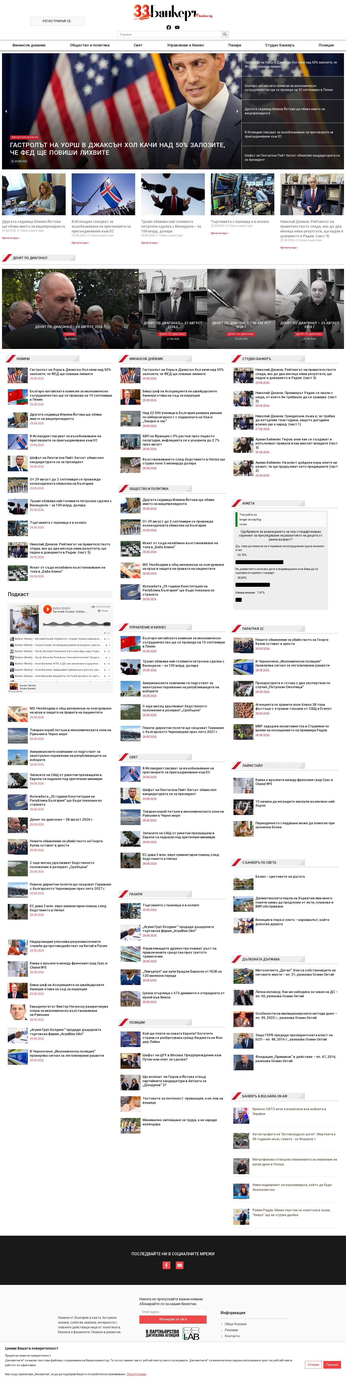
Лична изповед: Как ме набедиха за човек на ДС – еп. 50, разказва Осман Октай (296, 994)
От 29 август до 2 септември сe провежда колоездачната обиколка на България (65, 481)
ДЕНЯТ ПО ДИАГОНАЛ (30, 258)
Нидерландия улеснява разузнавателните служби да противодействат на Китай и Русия (68, 944)
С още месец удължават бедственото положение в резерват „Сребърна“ (62, 865)
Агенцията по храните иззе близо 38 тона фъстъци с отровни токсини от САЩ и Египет (293, 707)
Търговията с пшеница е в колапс (240, 221)
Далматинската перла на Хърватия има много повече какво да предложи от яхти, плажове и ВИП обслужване (294, 902)
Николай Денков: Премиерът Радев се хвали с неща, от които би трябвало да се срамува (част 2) (296, 397)
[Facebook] (168, 27)
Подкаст (18, 594)
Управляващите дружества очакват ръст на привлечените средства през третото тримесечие (179, 952)
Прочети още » (11, 238)
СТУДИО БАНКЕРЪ (256, 359)
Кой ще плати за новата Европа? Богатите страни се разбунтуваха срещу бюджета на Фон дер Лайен (182, 1037)
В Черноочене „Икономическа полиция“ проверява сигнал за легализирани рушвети (67, 1053)
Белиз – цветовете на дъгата (280, 876)
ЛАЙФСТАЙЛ (252, 766)
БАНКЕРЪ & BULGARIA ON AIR (264, 1096)
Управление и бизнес (185, 45)
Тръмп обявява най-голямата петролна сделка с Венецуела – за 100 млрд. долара (171, 226)
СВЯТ (133, 757)
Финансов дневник (29, 45)
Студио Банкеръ (280, 45)
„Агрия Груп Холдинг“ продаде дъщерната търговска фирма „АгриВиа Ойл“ (65, 1032)
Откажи (313, 1365)
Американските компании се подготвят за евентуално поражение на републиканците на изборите (68, 756)
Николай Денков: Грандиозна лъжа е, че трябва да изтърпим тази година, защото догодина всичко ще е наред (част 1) (295, 420)
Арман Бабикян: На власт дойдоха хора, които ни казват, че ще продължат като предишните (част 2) (296, 466)
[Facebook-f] (166, 1265)
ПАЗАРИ (135, 894)
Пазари (234, 45)
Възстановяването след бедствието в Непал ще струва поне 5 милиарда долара (184, 461)
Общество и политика (90, 45)
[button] (6, 111)
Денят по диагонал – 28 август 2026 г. (62, 819)
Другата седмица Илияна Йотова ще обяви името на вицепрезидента (66, 416)
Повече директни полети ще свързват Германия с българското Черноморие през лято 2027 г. (70, 886)
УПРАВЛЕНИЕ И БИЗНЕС (147, 627)
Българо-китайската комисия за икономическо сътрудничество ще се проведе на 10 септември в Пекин (71, 395)
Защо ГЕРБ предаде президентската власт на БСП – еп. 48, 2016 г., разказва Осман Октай (294, 1037)
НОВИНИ (23, 359)
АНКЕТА (248, 503)
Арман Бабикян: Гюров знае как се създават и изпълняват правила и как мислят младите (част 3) (296, 443)
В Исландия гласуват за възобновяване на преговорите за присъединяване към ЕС (101, 226)
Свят (138, 45)
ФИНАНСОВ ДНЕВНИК (146, 359)
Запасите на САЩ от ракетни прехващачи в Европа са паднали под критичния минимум (66, 777)
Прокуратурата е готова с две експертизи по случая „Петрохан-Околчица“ (292, 685)
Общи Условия (136, 1374)
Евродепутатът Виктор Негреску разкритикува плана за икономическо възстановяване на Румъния (69, 1010)
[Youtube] (177, 27)
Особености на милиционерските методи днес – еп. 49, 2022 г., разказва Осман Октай (296, 1015)
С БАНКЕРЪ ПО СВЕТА (259, 862)
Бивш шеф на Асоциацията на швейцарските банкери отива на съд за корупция (67, 987)
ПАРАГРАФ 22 (253, 629)
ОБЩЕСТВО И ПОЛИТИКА (149, 489)
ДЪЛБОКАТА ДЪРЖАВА (261, 959)
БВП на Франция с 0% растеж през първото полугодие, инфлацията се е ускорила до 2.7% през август (181, 440)
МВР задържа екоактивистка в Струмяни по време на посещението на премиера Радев (292, 728)
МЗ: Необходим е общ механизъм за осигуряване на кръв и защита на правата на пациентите (71, 710)
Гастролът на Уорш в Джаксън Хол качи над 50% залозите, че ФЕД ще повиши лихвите (70, 372)
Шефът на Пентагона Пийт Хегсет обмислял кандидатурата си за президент (67, 460)
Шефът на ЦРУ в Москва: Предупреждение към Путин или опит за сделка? (182, 1057)
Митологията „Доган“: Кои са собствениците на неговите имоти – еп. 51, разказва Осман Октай (295, 972)
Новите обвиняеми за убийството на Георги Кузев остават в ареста (66, 843)
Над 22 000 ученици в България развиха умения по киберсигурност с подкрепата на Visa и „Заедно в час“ (182, 417)
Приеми (332, 1365)
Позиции (326, 45)
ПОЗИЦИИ (137, 1022)
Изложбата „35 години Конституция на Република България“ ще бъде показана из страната (66, 800)
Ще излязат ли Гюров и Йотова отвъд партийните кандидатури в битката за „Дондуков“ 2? (174, 1081)
